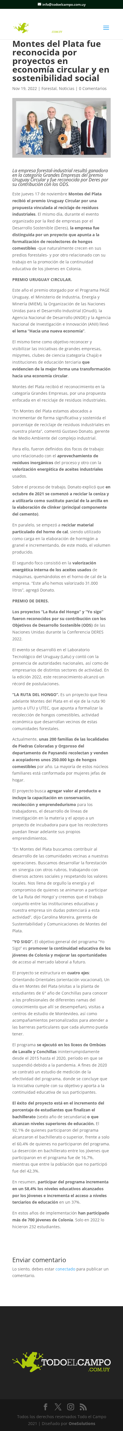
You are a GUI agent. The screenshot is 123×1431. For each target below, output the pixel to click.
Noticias (66, 88)
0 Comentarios (93, 88)
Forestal (49, 88)
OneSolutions (82, 1423)
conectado (65, 1269)
